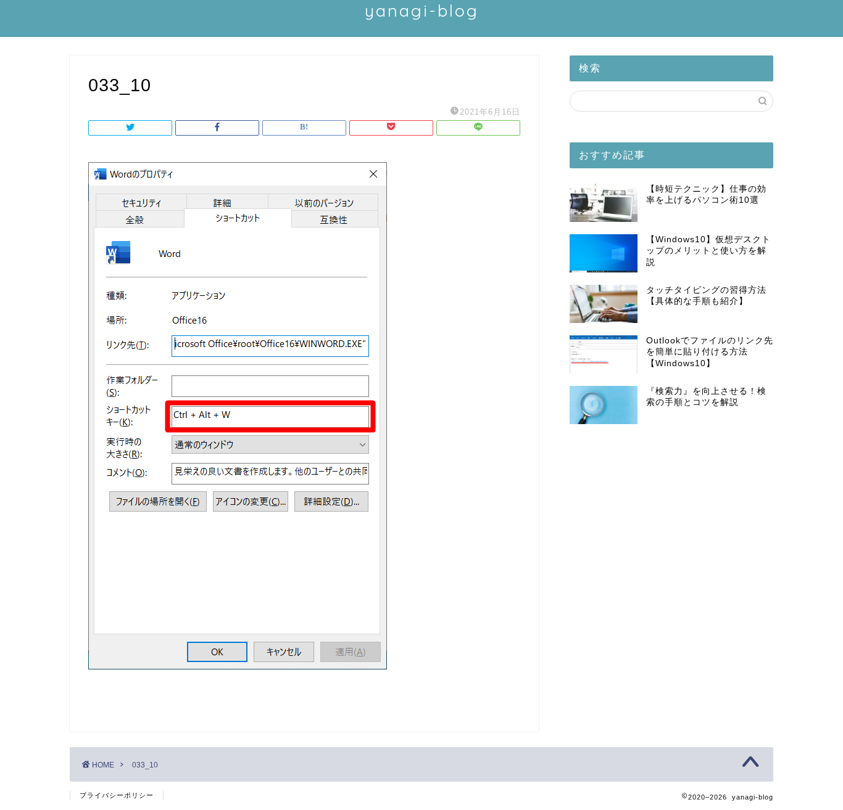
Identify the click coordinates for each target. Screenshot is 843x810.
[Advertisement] (671, 538)
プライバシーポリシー (117, 795)
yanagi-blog (422, 10)
